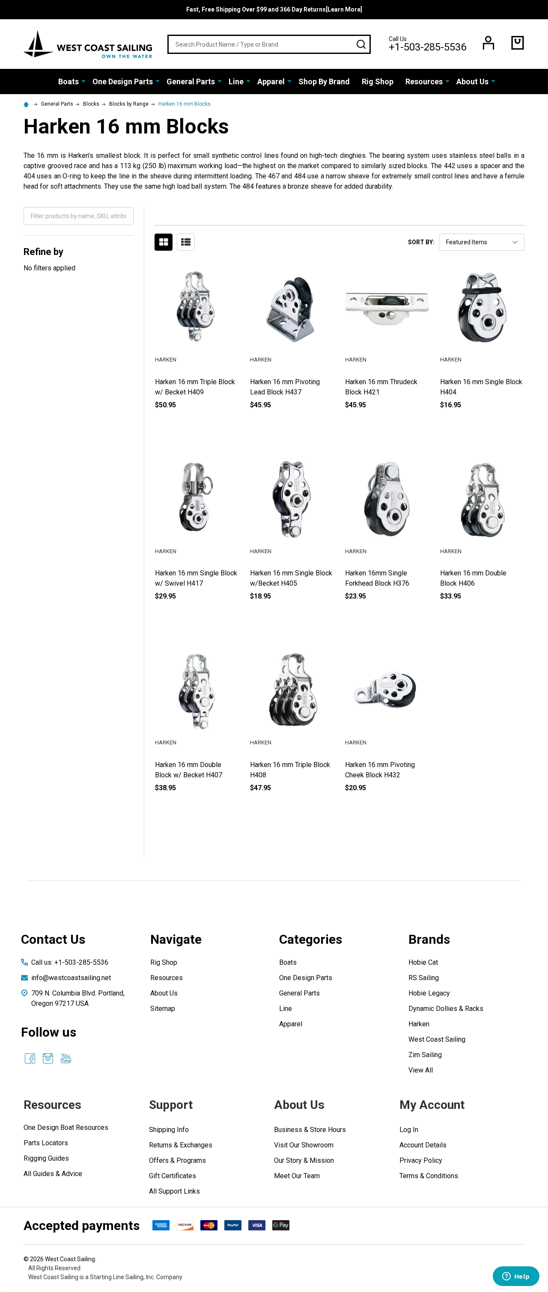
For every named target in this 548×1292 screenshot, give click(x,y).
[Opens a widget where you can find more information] (515, 1277)
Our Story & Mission (304, 1160)
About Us (472, 81)
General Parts (191, 81)
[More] (83, 81)
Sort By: (421, 242)
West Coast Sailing (436, 1039)
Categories (310, 939)
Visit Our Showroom (304, 1145)
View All (420, 1070)
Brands (429, 939)
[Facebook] (30, 1058)
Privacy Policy (420, 1160)
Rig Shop (377, 81)
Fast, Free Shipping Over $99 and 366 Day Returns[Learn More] (274, 9)
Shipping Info (169, 1130)
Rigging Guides (46, 1158)
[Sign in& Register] (488, 43)
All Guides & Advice (53, 1174)
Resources (424, 81)
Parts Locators (46, 1143)
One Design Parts (122, 81)
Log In (408, 1130)
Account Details (423, 1145)
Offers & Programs (177, 1160)
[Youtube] (66, 1058)
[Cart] (517, 43)
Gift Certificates (172, 1176)
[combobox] (269, 44)
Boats (68, 81)
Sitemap (162, 1009)
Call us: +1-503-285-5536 (69, 962)
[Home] (27, 104)
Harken (418, 1024)
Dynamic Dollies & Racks (445, 1009)
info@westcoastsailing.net (71, 978)
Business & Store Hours (310, 1130)
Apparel (271, 81)
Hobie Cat (423, 962)
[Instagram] (48, 1058)
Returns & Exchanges (180, 1145)
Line (236, 81)
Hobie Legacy (429, 993)
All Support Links (174, 1191)
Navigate (176, 939)
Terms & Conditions (428, 1176)
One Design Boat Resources (66, 1127)
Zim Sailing (425, 1055)
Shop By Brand (324, 81)
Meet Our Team (297, 1176)
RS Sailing (423, 978)
